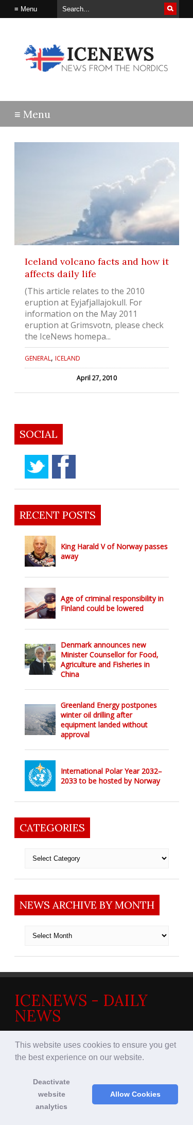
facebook (64, 467)
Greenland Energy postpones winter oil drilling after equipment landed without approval (109, 719)
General (38, 358)
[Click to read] (96, 193)
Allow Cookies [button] (135, 1094)
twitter (36, 467)
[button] (147, 1058)
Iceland (67, 358)
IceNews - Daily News (81, 1008)
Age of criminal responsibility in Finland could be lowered (112, 603)
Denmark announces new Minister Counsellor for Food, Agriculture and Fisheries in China (110, 659)
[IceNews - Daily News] (96, 77)
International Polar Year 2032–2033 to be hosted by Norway (111, 776)
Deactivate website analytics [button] (51, 1094)
